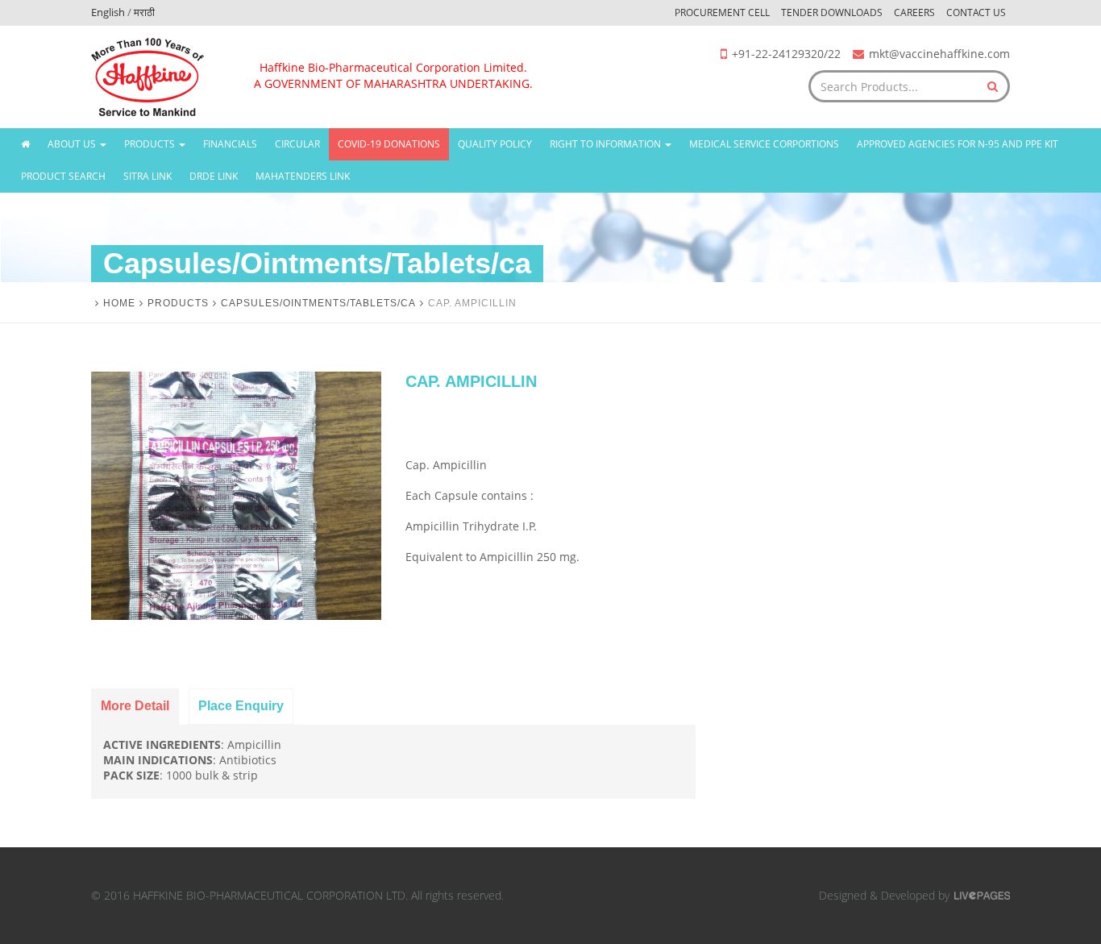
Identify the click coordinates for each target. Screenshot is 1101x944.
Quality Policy (495, 144)
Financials (230, 144)
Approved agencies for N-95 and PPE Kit (957, 144)
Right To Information (606, 144)
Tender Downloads (832, 12)
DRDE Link (213, 176)
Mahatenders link (303, 176)
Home (119, 303)
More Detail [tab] (135, 706)
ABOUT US (73, 144)
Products (150, 144)
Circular (297, 144)
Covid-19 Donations (389, 144)
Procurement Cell (722, 12)
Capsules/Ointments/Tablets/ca (318, 303)
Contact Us (976, 12)
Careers (914, 12)
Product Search (63, 176)
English (108, 12)
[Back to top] (1055, 898)
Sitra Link (147, 176)
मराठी (144, 12)
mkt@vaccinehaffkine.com (939, 53)
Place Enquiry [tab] (241, 706)
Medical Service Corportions (764, 144)
